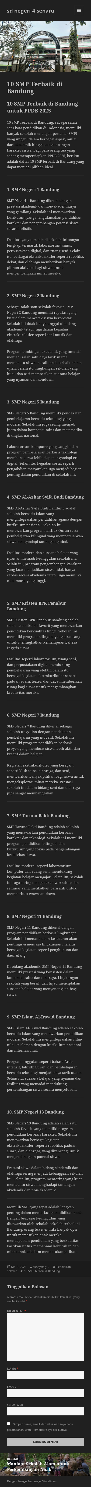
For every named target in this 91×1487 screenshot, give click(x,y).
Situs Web (15, 1405)
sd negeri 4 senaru (30, 10)
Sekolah (12, 1271)
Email (13, 1387)
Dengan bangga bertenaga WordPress (31, 1481)
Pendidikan (63, 1267)
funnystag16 (41, 1267)
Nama (13, 1369)
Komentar (16, 1311)
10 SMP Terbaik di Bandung (42, 1271)
